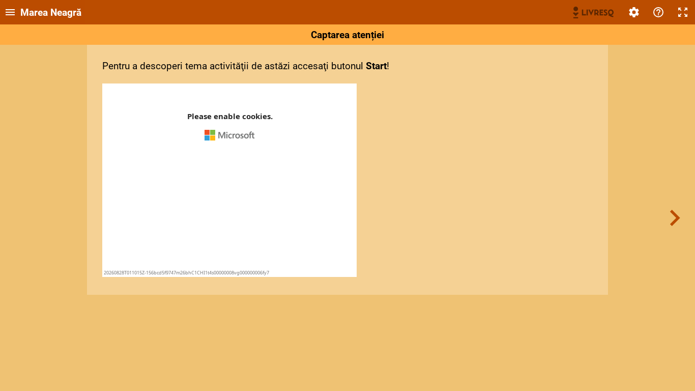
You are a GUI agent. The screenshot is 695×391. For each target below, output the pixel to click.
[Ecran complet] (683, 12)
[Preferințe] (634, 12)
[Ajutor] (658, 12)
